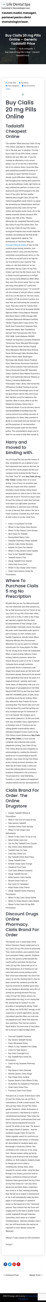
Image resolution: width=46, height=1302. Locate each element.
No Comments (29, 86)
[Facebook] (5, 1264)
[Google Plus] (14, 1264)
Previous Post (12, 1275)
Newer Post (35, 1275)
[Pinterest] (18, 1264)
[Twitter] (10, 1264)
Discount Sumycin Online (16, 245)
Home (12, 48)
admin (26, 83)
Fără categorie (26, 48)
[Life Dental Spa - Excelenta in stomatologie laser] (16, 5)
